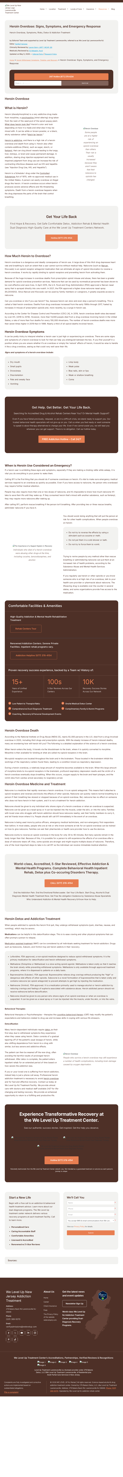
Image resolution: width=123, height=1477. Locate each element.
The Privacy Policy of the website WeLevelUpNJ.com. (51, 1317)
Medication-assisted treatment (19, 943)
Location (52, 9)
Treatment (62, 9)
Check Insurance (50, 1306)
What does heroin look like (17, 124)
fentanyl (8, 150)
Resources (103, 9)
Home (42, 9)
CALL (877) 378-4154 (61, 883)
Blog (113, 9)
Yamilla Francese (21, 44)
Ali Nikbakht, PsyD (36, 51)
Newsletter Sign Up (74, 1303)
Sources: (12, 1260)
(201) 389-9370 (13, 1319)
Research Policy (51, 54)
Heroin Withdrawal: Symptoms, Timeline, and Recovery (37, 60)
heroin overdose (51, 1078)
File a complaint (11, 1392)
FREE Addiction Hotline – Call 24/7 (61, 439)
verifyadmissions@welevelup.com (21, 1326)
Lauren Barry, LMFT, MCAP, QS (40, 47)
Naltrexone (15, 985)
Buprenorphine (17, 974)
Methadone (15, 964)
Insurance (90, 9)
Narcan (104, 265)
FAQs (45, 1310)
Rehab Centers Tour (25, 628)
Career (46, 1302)
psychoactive (28, 117)
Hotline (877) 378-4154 (61, 238)
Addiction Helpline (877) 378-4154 (34, 655)
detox (48, 1029)
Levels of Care (76, 9)
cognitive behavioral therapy (70, 1014)
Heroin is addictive (13, 140)
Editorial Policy (38, 54)
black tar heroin (35, 134)
